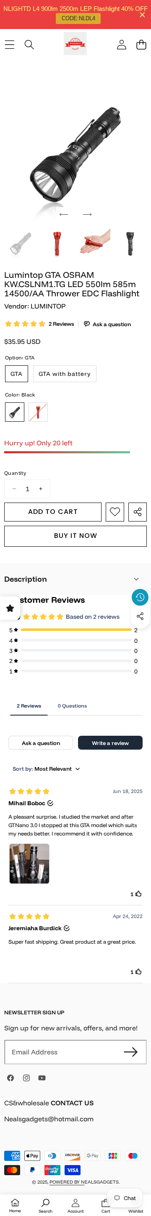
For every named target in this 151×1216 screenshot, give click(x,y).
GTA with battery (65, 374)
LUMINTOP (48, 306)
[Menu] (9, 44)
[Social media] (140, 616)
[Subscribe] (131, 1052)
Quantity (15, 473)
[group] (20, 243)
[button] (141, 44)
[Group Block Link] (75, 1116)
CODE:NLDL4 (78, 18)
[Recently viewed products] (140, 597)
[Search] (29, 44)
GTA (16, 374)
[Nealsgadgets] (75, 45)
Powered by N (67, 1182)
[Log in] (121, 44)
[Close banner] (142, 14)
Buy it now (75, 535)
